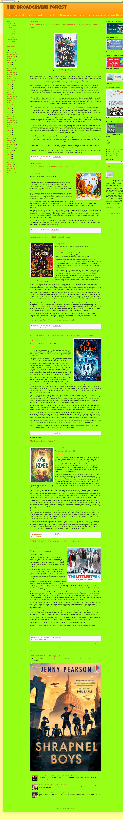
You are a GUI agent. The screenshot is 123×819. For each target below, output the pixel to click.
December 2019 (11, 166)
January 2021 (10, 140)
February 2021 (10, 138)
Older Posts (97, 644)
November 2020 (11, 144)
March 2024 (10, 66)
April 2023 (9, 88)
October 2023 (10, 76)
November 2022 (11, 98)
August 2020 (10, 150)
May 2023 (9, 86)
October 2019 (10, 170)
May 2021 (9, 132)
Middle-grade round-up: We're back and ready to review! (53, 793)
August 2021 (10, 128)
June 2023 (9, 84)
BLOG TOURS (12, 23)
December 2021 (11, 120)
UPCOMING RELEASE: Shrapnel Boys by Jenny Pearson (47, 656)
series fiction (11, 41)
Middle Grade (38, 159)
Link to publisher (35, 173)
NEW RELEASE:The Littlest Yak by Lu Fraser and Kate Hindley (56, 541)
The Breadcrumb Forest (37, 7)
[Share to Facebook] (58, 157)
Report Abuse (11, 46)
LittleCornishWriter (113, 178)
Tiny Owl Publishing (113, 155)
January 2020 (10, 164)
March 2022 (10, 114)
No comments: (47, 156)
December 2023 (11, 72)
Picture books (44, 232)
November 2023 (11, 74)
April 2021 (9, 134)
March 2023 (10, 90)
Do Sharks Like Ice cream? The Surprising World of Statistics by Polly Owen (58, 776)
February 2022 (10, 116)
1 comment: (46, 229)
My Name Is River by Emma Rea (43, 441)
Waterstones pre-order (66, 69)
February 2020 (10, 162)
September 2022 (11, 102)
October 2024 (10, 58)
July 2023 (9, 82)
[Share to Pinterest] (60, 157)
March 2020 (10, 160)
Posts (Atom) (41, 651)
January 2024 (10, 70)
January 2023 (10, 94)
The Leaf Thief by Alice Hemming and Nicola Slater (51, 166)
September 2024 (11, 60)
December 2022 (11, 96)
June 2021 (9, 130)
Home (66, 644)
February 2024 (10, 68)
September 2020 (11, 148)
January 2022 (10, 118)
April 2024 (9, 64)
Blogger (73, 808)
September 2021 (11, 126)
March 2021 (10, 136)
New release (38, 232)
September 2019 (11, 172)
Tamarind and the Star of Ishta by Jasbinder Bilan (50, 236)
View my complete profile (113, 207)
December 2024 (11, 54)
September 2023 (11, 78)
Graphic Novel (12, 29)
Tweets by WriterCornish (113, 213)
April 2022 (9, 112)
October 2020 (10, 146)
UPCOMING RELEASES (47, 159)
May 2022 (9, 110)
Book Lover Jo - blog (113, 151)
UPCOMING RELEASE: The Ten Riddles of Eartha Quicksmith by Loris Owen (62, 335)
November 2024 (11, 56)
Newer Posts (34, 644)
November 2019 (11, 168)
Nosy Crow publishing (113, 153)
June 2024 (9, 62)
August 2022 (10, 104)
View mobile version (65, 647)
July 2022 (9, 106)
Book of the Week (13, 25)
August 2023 (10, 80)
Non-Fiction (11, 35)
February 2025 (10, 52)
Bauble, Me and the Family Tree (45, 306)
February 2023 (10, 92)
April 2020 (9, 158)
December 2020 (11, 142)
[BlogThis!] (55, 157)
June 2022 (9, 108)
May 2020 (9, 156)
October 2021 (10, 124)
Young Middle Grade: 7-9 (15, 39)
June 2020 (9, 154)
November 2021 (11, 122)
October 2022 (10, 100)
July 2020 (9, 152)
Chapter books (12, 27)
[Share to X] (57, 157)
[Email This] (53, 157)
